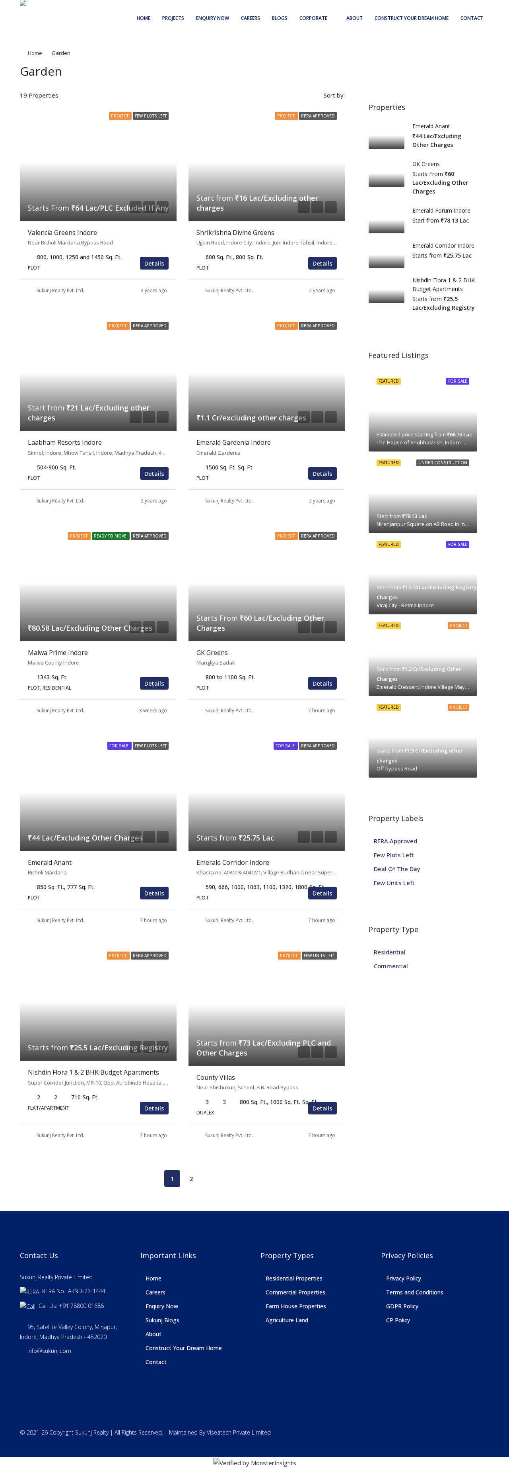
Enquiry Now (212, 18)
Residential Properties (294, 1278)
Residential (390, 952)
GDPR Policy (402, 1306)
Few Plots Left (394, 855)
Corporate (313, 18)
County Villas (215, 1077)
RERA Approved (395, 841)
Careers (250, 18)
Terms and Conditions (414, 1292)
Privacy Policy (403, 1278)
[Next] (210, 1178)
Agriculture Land (287, 1320)
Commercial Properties (295, 1292)
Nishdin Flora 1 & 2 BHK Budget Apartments (93, 1072)
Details (154, 263)
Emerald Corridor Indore (232, 862)
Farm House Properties (296, 1306)
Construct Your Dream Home (412, 18)
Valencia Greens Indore (62, 232)
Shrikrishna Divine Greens (235, 232)
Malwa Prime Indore (58, 652)
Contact (471, 18)
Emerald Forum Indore (441, 210)
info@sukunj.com (49, 1351)
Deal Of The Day (397, 869)
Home (143, 18)
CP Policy (398, 1320)
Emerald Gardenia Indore (233, 442)
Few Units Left (394, 883)
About (354, 18)
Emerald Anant (50, 862)
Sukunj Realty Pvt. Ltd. (60, 290)
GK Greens (212, 652)
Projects (173, 18)
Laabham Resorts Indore (65, 442)
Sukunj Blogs (162, 1320)
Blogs (280, 18)
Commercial (391, 966)
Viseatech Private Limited (239, 1432)
